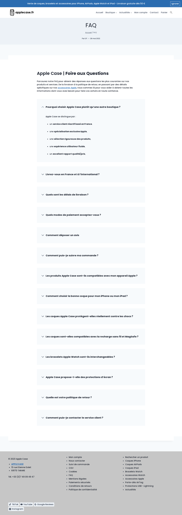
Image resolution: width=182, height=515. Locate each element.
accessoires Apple (67, 87)
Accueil (99, 12)
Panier (164, 12)
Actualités (130, 489)
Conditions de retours (80, 486)
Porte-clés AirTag (134, 482)
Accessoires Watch (135, 475)
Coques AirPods (133, 464)
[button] (171, 12)
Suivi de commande (79, 464)
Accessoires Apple (134, 478)
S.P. (86, 38)
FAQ (71, 475)
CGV (71, 468)
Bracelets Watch (133, 471)
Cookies (73, 471)
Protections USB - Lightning (139, 486)
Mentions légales (77, 478)
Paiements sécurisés (79, 482)
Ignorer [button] (175, 3)
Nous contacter (77, 460)
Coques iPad (132, 468)
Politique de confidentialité (83, 489)
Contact (154, 12)
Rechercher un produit (136, 457)
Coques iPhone (133, 460)
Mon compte (140, 12)
